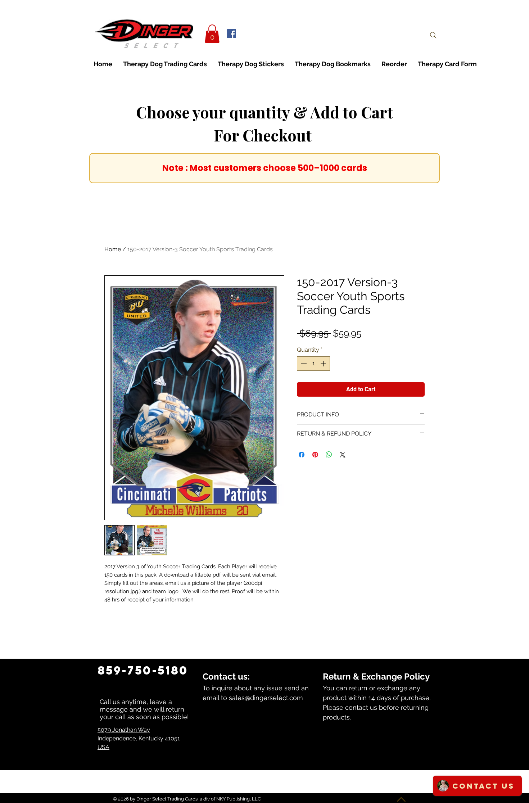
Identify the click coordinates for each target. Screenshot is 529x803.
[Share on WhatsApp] (329, 454)
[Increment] (324, 363)
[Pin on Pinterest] (315, 454)
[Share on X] (342, 454)
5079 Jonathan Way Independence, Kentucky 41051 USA (139, 738)
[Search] (433, 35)
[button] (212, 33)
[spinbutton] (313, 363)
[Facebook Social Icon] (231, 33)
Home (112, 249)
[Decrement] (303, 363)
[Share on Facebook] (301, 454)
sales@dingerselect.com (266, 698)
